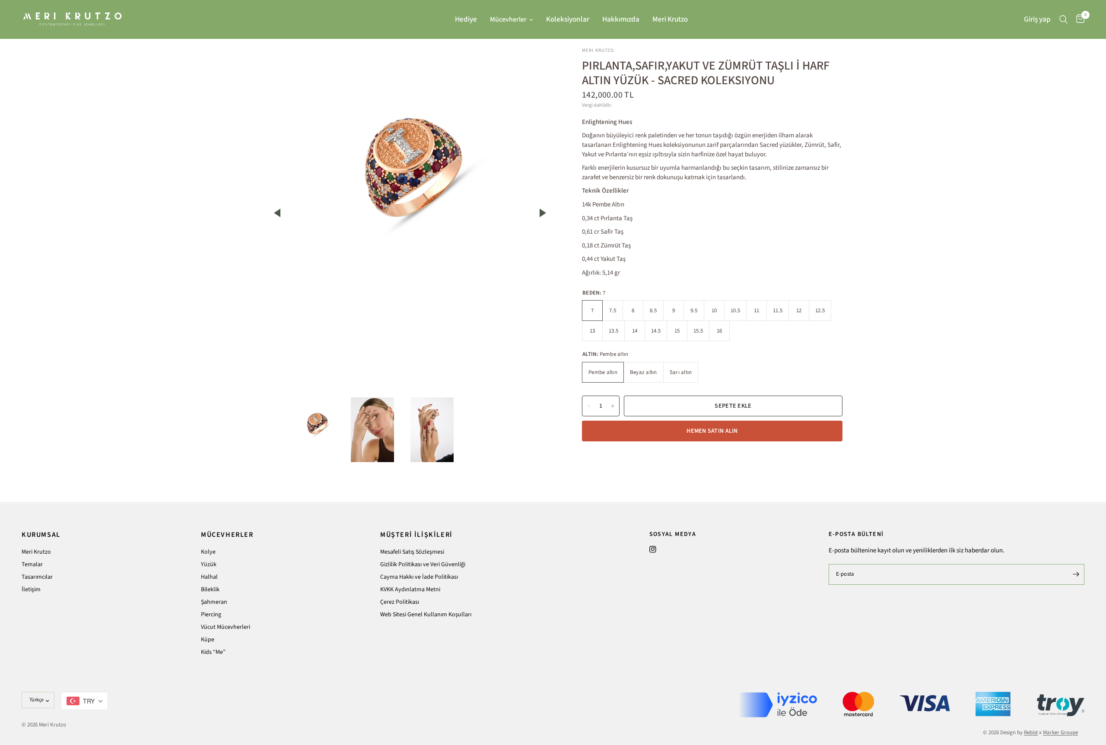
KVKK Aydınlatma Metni (410, 589)
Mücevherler (508, 19)
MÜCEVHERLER (227, 534)
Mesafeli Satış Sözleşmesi (412, 552)
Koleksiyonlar (567, 19)
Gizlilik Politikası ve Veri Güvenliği (422, 564)
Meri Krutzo (670, 19)
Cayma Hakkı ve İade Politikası (419, 577)
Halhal (209, 577)
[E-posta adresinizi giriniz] (1075, 574)
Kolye (208, 552)
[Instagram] (652, 549)
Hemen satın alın (711, 431)
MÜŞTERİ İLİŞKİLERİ (416, 534)
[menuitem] (465, 19)
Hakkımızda (620, 19)
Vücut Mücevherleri (225, 627)
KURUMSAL (41, 534)
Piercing (211, 614)
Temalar (32, 564)
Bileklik (210, 589)
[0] (1078, 19)
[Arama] (1063, 19)
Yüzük (208, 564)
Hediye (466, 19)
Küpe (207, 639)
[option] (410, 164)
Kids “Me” (213, 652)
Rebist (1031, 732)
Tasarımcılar (37, 577)
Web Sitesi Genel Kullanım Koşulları (425, 614)
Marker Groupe (1060, 732)
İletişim (31, 589)
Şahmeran (214, 602)
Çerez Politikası (399, 602)
